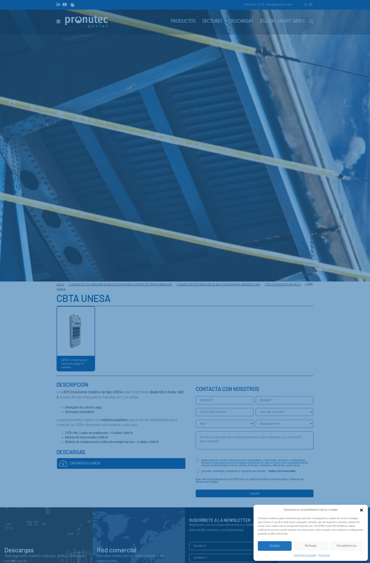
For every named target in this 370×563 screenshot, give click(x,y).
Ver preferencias (347, 546)
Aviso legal (324, 555)
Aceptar (275, 546)
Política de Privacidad (305, 555)
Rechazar (310, 546)
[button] (361, 510)
